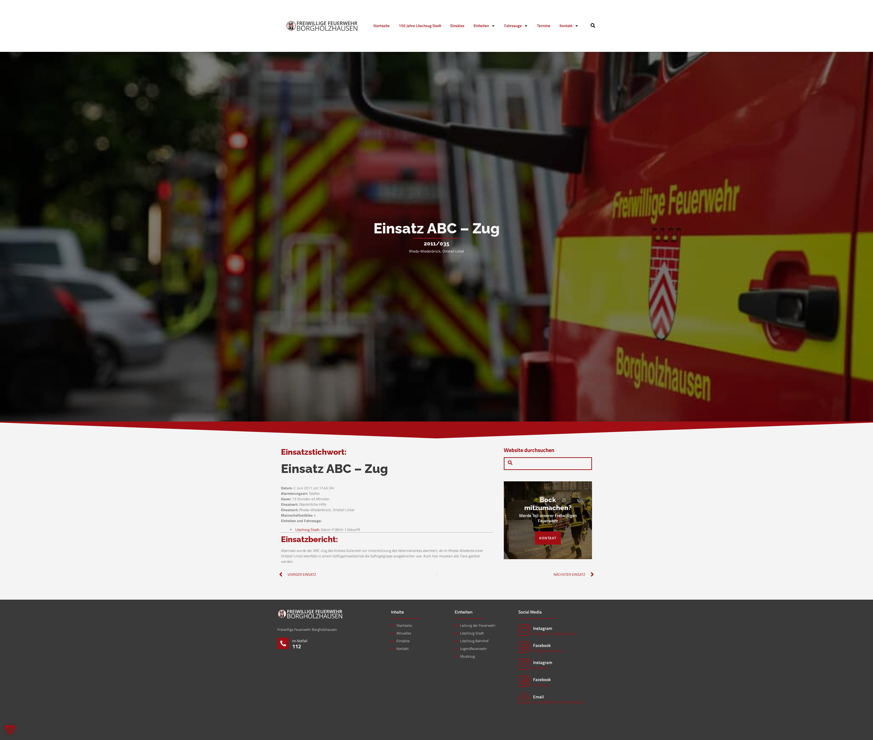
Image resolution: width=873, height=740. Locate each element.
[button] (10, 730)
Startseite (381, 26)
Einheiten (481, 26)
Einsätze (457, 26)
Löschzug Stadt (307, 529)
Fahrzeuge (513, 26)
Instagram (542, 628)
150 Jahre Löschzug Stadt (420, 26)
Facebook (542, 645)
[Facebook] (524, 647)
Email (538, 696)
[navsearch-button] (592, 26)
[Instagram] (524, 630)
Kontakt (565, 26)
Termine (543, 26)
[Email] (524, 698)
